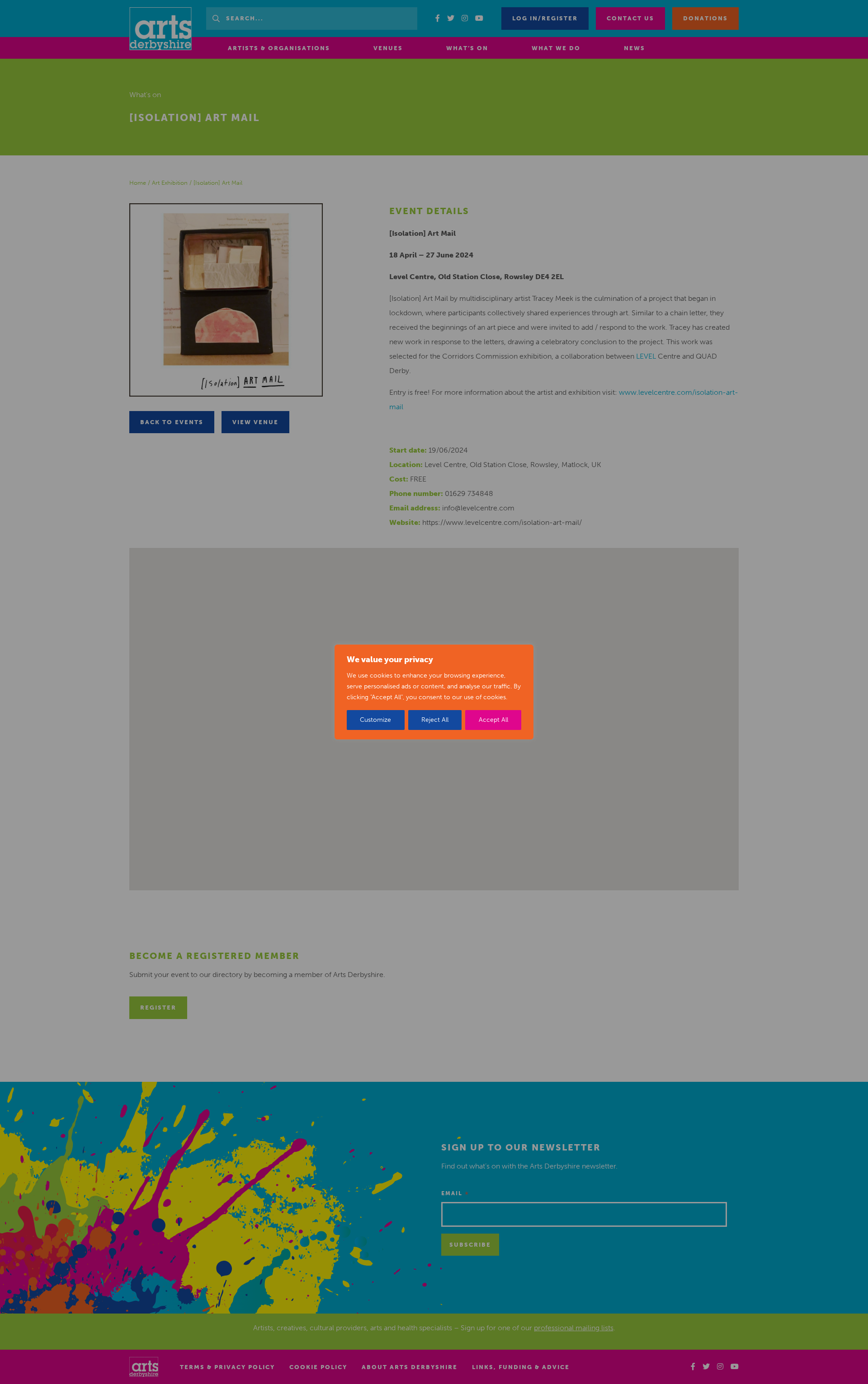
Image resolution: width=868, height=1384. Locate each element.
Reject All (434, 720)
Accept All (493, 720)
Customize (375, 720)
